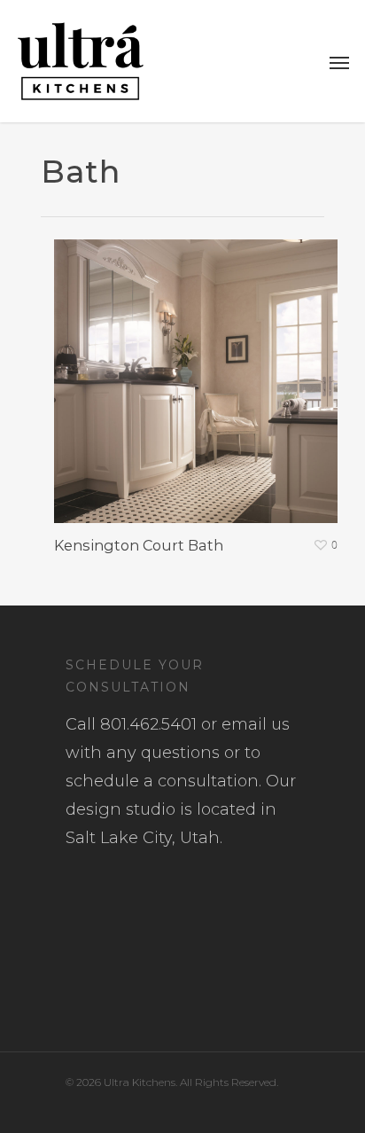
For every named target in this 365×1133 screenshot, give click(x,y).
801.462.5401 (148, 724)
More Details (200, 368)
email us (255, 724)
